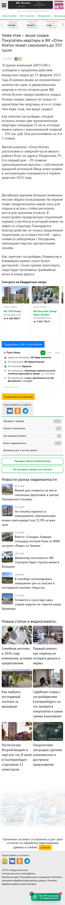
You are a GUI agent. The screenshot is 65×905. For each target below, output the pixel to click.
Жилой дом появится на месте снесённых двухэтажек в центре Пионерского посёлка (30, 494)
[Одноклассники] (19, 59)
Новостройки (9, 15)
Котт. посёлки (27, 15)
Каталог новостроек (31, 428)
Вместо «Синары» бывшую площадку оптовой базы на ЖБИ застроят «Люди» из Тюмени (31, 541)
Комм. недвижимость (31, 443)
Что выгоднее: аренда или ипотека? (32, 469)
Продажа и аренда (31, 421)
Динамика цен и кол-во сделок (20, 450)
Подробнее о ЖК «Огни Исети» (23, 344)
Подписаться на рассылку (18, 396)
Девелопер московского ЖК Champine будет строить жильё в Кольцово (30, 562)
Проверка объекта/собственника (33, 461)
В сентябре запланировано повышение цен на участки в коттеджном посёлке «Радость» (28, 583)
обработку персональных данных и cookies (36, 845)
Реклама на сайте (10, 877)
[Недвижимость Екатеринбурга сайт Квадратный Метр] (59, 5)
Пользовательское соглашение (34, 877)
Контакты (31, 884)
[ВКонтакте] (16, 59)
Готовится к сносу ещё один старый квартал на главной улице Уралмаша (31, 604)
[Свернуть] (31, 894)
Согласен (45, 847)
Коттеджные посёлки (31, 435)
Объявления (44, 15)
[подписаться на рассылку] (5, 860)
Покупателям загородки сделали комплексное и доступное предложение (47, 755)
